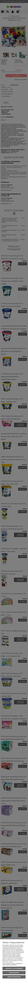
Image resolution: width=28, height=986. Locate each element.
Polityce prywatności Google (12, 961)
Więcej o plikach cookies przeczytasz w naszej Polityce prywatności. (12, 964)
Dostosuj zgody (14, 972)
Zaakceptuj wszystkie (14, 977)
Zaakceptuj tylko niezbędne (14, 968)
